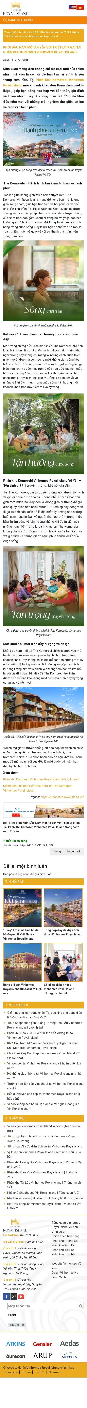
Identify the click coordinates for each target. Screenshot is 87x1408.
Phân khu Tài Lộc (63, 1250)
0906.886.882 (34, 1242)
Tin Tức (40, 1372)
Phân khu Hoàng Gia (65, 1241)
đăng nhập (22, 874)
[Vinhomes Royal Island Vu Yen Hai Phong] (15, 1230)
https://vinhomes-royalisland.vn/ (62, 797)
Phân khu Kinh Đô (63, 1245)
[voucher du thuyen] (16, 8)
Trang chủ (10, 32)
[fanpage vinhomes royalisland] (6, 1296)
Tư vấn (23, 32)
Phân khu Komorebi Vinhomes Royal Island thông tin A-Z (41, 779)
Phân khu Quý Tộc (64, 1254)
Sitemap (54, 1372)
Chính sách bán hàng (65, 1236)
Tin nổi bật (16, 1325)
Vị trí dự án (59, 1231)
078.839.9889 (29, 1235)
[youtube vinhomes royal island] (21, 1296)
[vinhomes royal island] (43, 811)
